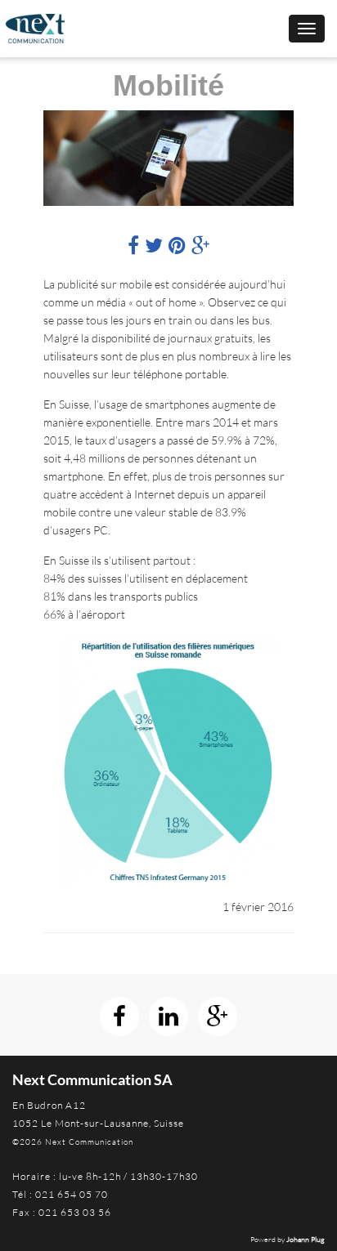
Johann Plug (305, 1239)
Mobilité (168, 85)
